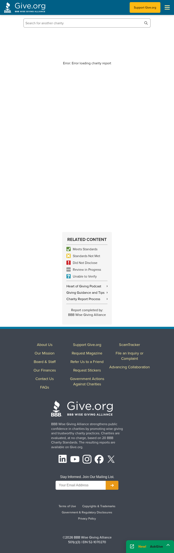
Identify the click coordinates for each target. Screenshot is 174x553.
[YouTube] (74, 460)
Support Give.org (145, 7)
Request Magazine (87, 353)
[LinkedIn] (63, 460)
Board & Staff (45, 361)
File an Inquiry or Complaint (129, 355)
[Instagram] (87, 460)
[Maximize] (168, 545)
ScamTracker (129, 344)
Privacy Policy (87, 518)
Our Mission (45, 353)
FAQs (44, 387)
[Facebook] (99, 460)
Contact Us (44, 378)
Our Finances (45, 370)
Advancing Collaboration (129, 367)
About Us (44, 344)
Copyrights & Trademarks (98, 506)
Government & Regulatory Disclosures (87, 512)
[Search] (146, 23)
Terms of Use (67, 506)
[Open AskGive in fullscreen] (132, 546)
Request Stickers (87, 370)
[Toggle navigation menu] (167, 7)
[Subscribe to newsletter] (112, 485)
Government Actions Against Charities (87, 381)
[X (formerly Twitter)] (111, 460)
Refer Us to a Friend (87, 361)
